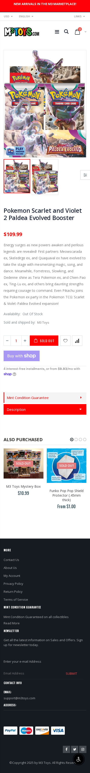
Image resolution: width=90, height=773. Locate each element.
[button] (72, 439)
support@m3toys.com (19, 698)
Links (78, 16)
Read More (12, 623)
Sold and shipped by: (19, 322)
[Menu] (57, 31)
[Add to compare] (77, 340)
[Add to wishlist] (65, 340)
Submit (71, 673)
